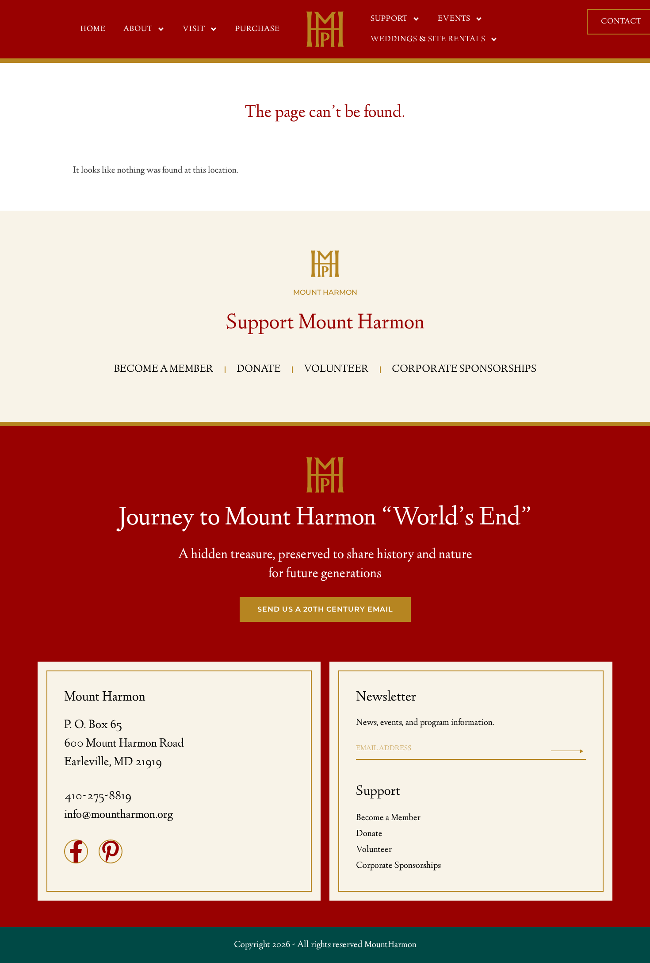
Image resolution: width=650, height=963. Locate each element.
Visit (194, 29)
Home (93, 29)
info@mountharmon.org (118, 815)
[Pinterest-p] (110, 851)
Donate (369, 834)
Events (454, 19)
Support (389, 19)
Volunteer (374, 850)
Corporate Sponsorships (398, 865)
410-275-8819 (97, 796)
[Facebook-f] (76, 851)
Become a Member (388, 818)
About (138, 29)
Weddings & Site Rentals (428, 39)
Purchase (257, 29)
